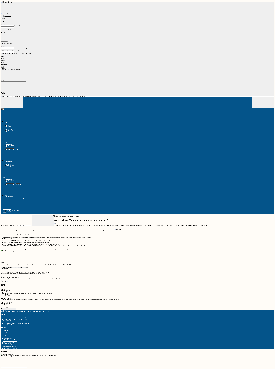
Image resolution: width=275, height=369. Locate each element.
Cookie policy (6, 335)
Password (16, 27)
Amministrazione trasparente (9, 346)
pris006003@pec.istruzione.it (18, 323)
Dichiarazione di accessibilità (10, 341)
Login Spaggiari (37, 50)
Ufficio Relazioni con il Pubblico (10, 339)
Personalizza (4, 267)
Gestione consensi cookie (9, 344)
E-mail (15, 48)
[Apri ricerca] (263, 102)
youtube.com (4, 281)
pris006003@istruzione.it (18, 322)
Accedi (2, 18)
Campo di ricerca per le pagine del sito (9, 225)
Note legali (5, 337)
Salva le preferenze (12, 308)
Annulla (2, 95)
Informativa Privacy (7, 338)
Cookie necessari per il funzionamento (9, 277)
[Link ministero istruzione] (7, 2)
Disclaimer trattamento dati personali (9, 356)
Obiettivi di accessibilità (8, 342)
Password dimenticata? (6, 29)
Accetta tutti (22, 267)
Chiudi (2, 58)
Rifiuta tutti (12, 267)
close (2, 109)
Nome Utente (17, 25)
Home (55, 215)
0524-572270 (8, 320)
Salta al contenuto (5, 1)
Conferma (8, 95)
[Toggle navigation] (12, 102)
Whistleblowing (7, 343)
